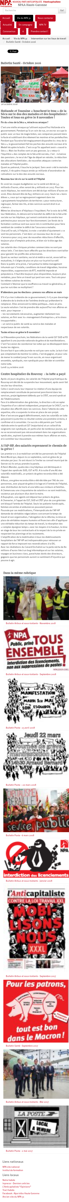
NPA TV (42, 25)
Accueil (6, 18)
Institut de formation (13, 1170)
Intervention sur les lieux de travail (48, 38)
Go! (62, 10)
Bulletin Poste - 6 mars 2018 (20, 835)
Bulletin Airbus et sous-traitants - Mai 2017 (27, 1102)
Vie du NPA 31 (24, 18)
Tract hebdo (8, 1190)
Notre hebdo (9, 1180)
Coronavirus (9, 31)
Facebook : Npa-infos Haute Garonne (21, 1193)
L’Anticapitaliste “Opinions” (17, 1187)
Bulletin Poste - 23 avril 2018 (20, 728)
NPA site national (11, 1167)
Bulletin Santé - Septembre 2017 (22, 1046)
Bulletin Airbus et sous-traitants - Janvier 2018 (29, 881)
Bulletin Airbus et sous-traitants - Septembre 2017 (31, 976)
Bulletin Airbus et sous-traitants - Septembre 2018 (31, 674)
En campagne (25, 25)
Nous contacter (45, 18)
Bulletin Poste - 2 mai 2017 (19, 1151)
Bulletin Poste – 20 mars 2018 (21, 785)
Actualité (7, 25)
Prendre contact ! (39, 31)
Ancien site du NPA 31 (13, 1197)
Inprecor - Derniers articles (16, 1183)
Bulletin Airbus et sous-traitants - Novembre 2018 (31, 623)
